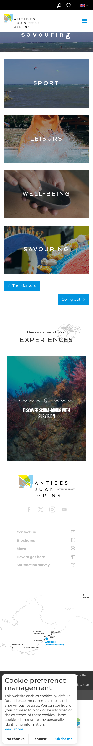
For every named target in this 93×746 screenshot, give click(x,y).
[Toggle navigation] (84, 20)
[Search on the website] (59, 6)
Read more (14, 729)
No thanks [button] (15, 739)
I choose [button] (39, 739)
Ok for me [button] (64, 739)
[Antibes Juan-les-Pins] (46, 486)
